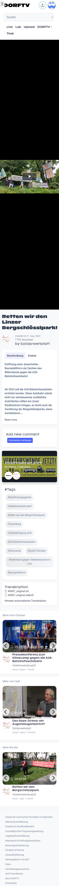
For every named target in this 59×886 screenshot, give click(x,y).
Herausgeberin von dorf (17, 859)
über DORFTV (12, 878)
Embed (32, 355)
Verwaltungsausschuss (17, 869)
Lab (18, 27)
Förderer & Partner (14, 850)
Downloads (11, 883)
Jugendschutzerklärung (17, 836)
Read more (11, 419)
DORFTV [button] (43, 27)
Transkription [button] (16, 587)
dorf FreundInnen (14, 873)
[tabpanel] (29, 392)
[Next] (53, 645)
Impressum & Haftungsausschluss (22, 840)
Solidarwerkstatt (35, 344)
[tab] (15, 355)
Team (8, 864)
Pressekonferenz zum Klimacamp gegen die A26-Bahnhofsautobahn (32, 658)
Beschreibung (15, 355)
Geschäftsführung (14, 854)
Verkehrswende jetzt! (23, 463)
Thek (10, 33)
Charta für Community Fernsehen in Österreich (28, 817)
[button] (43, 5)
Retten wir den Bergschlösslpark (25, 788)
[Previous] (6, 645)
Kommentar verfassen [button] (20, 440)
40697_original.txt (18, 591)
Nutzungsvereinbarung (17, 845)
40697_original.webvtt (20, 595)
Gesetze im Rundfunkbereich (19, 826)
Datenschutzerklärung (16, 821)
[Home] (20, 5)
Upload (29, 27)
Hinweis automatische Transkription (25, 600)
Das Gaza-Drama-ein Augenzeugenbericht (28, 722)
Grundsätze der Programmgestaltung (24, 831)
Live (10, 27)
